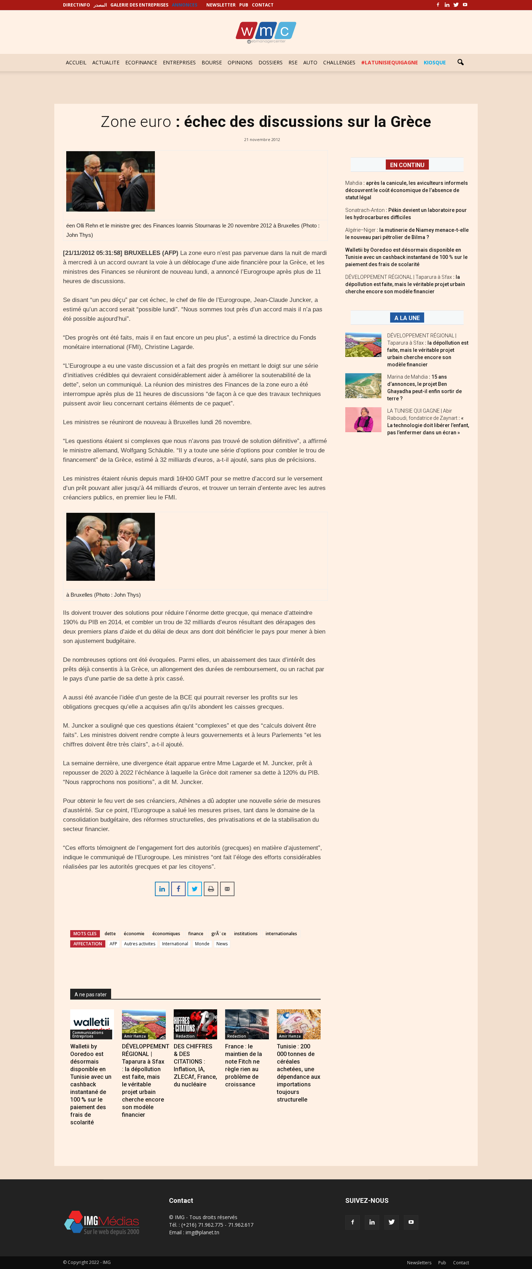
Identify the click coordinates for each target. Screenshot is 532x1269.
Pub (442, 1263)
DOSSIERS (270, 62)
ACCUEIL (76, 62)
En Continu (407, 165)
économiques (166, 934)
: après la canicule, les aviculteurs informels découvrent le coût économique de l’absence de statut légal (406, 190)
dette (110, 934)
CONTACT (263, 5)
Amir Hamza (135, 1036)
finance (195, 934)
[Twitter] (456, 5)
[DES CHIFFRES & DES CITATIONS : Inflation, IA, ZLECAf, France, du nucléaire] (196, 1024)
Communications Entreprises (88, 1034)
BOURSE (212, 62)
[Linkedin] (447, 5)
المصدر (100, 5)
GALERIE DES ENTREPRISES (139, 5)
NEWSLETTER (221, 5)
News (222, 944)
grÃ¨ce (218, 934)
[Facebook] (438, 5)
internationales (281, 934)
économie (134, 934)
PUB (243, 5)
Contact (461, 1263)
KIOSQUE (435, 62)
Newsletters (419, 1263)
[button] (460, 62)
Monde (202, 944)
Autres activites (139, 944)
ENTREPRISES (179, 62)
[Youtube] (465, 5)
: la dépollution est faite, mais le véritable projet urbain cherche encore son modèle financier (405, 284)
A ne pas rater (91, 994)
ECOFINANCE (141, 62)
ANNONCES (184, 5)
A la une (407, 318)
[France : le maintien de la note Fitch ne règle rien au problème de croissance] (247, 1024)
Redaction (185, 1036)
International (175, 944)
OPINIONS (240, 62)
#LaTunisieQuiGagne (389, 62)
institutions (246, 934)
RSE (292, 62)
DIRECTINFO (76, 5)
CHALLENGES (339, 62)
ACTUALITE (105, 62)
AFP (113, 944)
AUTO (310, 62)
